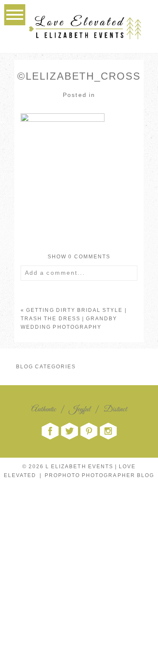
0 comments (79, 257)
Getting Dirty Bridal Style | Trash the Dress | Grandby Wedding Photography (73, 318)
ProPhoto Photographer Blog (99, 475)
